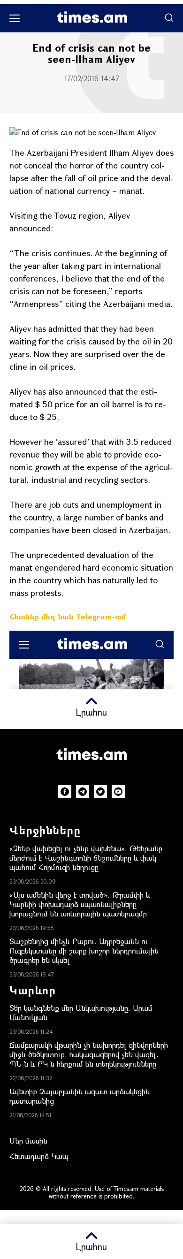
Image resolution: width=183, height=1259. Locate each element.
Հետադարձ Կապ (39, 1156)
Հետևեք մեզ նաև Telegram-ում (67, 616)
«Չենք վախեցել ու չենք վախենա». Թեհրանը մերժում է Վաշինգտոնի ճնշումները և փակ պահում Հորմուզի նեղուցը (85, 857)
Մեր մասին (28, 1140)
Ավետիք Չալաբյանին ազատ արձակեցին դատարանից (79, 1096)
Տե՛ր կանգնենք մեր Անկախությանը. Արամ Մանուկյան (80, 1012)
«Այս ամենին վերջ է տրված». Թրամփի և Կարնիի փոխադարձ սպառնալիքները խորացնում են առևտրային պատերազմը (79, 904)
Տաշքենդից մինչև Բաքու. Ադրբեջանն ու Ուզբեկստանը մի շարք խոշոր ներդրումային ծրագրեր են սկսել (84, 950)
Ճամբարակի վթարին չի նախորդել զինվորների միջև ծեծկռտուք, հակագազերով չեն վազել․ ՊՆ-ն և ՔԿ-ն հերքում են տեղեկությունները (88, 1054)
